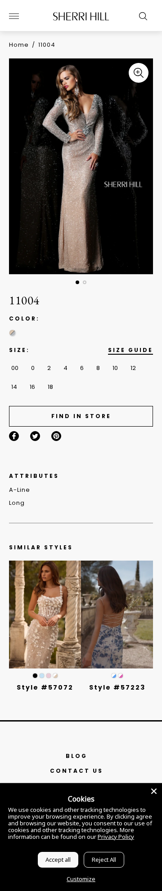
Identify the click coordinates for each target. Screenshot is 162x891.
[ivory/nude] (55, 675)
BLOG (76, 756)
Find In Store (81, 416)
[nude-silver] (12, 333)
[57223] (117, 614)
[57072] (45, 614)
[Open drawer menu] (14, 16)
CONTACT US (76, 771)
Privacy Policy (116, 837)
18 (50, 387)
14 (14, 387)
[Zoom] (138, 73)
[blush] (48, 675)
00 (14, 368)
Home (19, 44)
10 (115, 368)
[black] (35, 675)
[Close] (153, 791)
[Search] (140, 16)
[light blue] (42, 675)
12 (133, 368)
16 (32, 387)
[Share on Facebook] (14, 436)
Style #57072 (45, 687)
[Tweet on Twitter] (35, 436)
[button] (77, 282)
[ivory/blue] (114, 675)
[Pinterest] (56, 436)
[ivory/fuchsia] (120, 675)
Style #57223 (117, 687)
